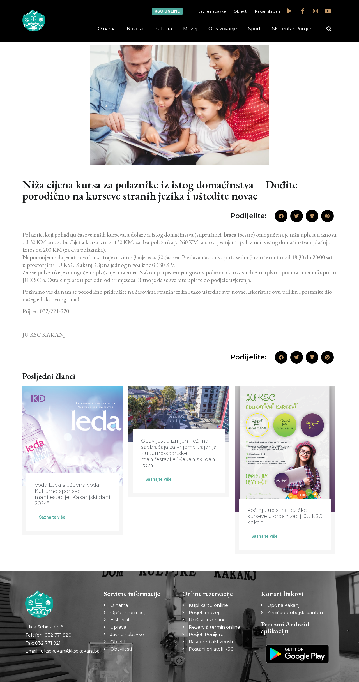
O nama (107, 28)
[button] (329, 29)
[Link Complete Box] (72, 460)
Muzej (190, 28)
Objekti (240, 11)
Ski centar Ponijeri (292, 28)
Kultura (163, 28)
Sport (254, 28)
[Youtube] (328, 11)
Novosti (135, 28)
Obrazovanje (222, 28)
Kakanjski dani (268, 11)
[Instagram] (315, 11)
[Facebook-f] (303, 11)
